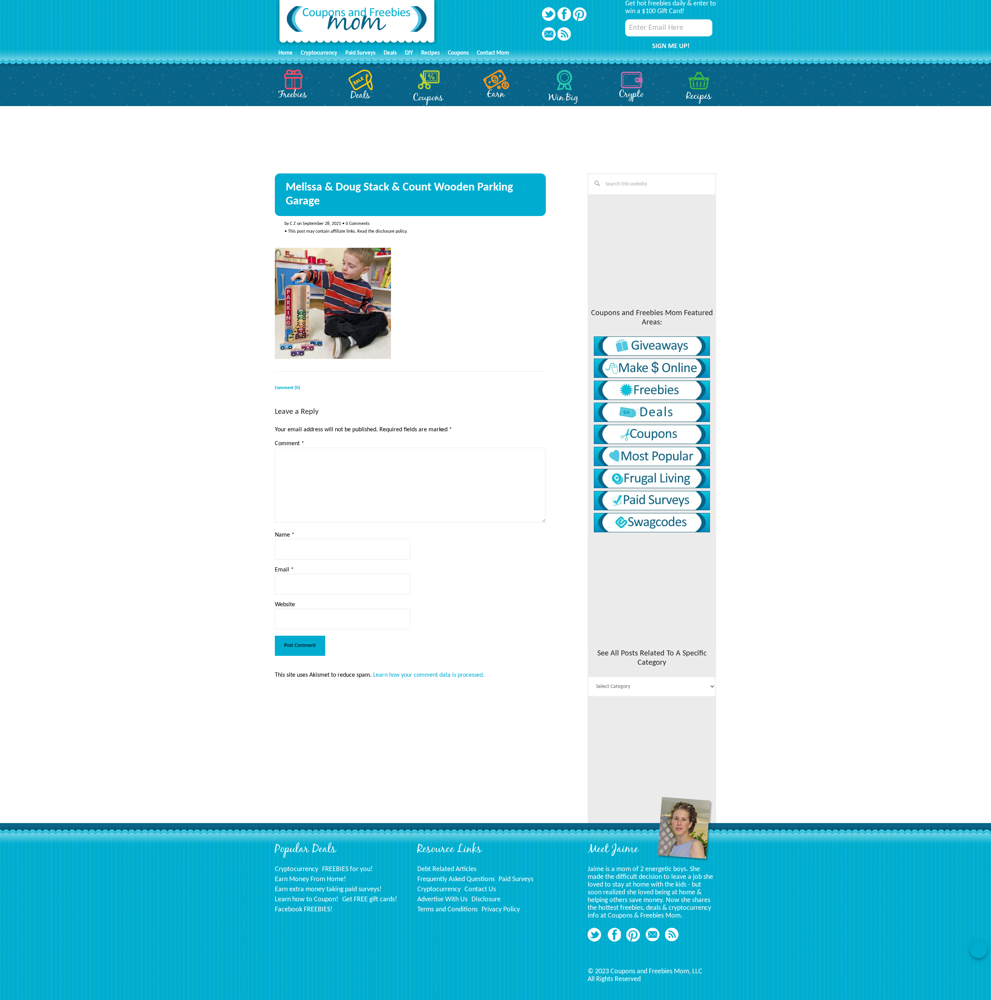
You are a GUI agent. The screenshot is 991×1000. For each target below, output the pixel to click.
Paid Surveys (516, 879)
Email (284, 570)
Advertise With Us (442, 899)
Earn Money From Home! (310, 879)
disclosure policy (390, 231)
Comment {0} (287, 388)
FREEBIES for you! (347, 869)
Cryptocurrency (296, 869)
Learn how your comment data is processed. (428, 675)
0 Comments (358, 223)
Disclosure (486, 899)
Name (285, 535)
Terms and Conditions (447, 909)
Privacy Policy (501, 909)
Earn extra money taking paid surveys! (328, 889)
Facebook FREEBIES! (304, 909)
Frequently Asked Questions (456, 879)
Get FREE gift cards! (369, 899)
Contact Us (480, 889)
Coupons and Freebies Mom (357, 23)
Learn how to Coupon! (306, 899)
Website (285, 605)
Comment (289, 444)
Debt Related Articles (447, 869)
